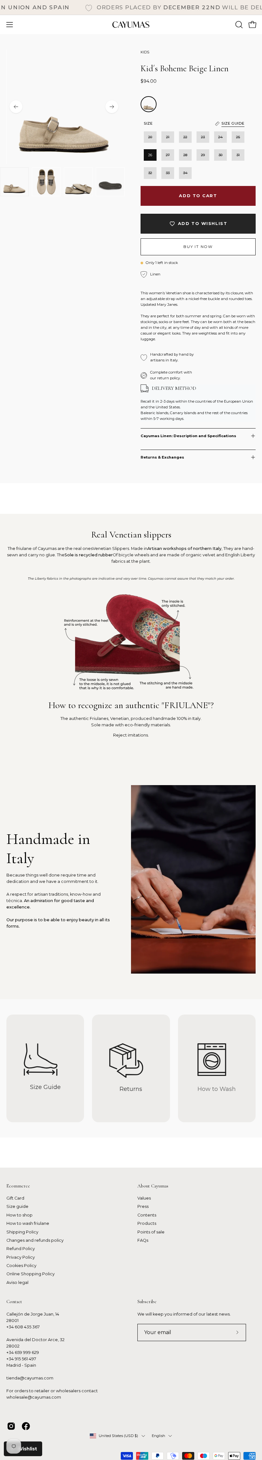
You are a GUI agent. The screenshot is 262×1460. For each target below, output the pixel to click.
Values (144, 1198)
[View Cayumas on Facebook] (26, 1426)
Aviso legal (17, 1282)
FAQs (142, 1240)
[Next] (111, 106)
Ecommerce (18, 1186)
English (159, 1435)
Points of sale (151, 1232)
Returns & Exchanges (162, 457)
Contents (146, 1215)
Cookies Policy (21, 1265)
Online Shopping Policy (30, 1274)
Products (146, 1223)
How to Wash (216, 1089)
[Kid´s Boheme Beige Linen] (14, 181)
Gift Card (15, 1198)
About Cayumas (152, 1186)
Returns (130, 1089)
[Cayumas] (131, 24)
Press (143, 1206)
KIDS (145, 52)
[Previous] (16, 106)
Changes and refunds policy (35, 1240)
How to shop (19, 1215)
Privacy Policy (20, 1257)
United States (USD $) (118, 1435)
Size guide (17, 1206)
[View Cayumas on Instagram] (11, 1426)
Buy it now (198, 246)
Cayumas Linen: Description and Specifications (188, 436)
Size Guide (45, 1087)
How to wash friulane (27, 1223)
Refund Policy (20, 1249)
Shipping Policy (22, 1232)
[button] (238, 24)
